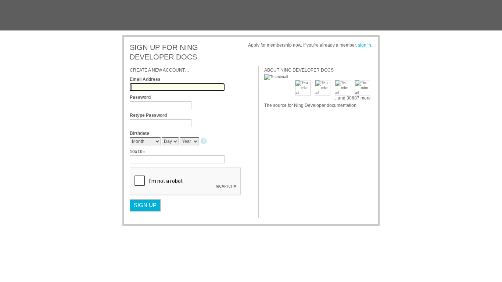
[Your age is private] (204, 141)
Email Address (145, 79)
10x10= (137, 151)
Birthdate (139, 133)
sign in (364, 45)
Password (140, 97)
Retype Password (148, 115)
